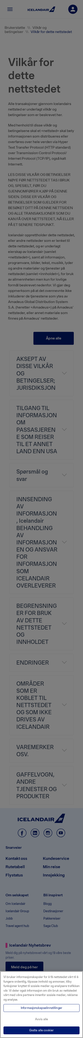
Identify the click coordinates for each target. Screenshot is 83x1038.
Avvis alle (41, 1019)
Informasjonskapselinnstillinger (41, 1008)
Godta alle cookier (41, 1030)
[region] (41, 1004)
